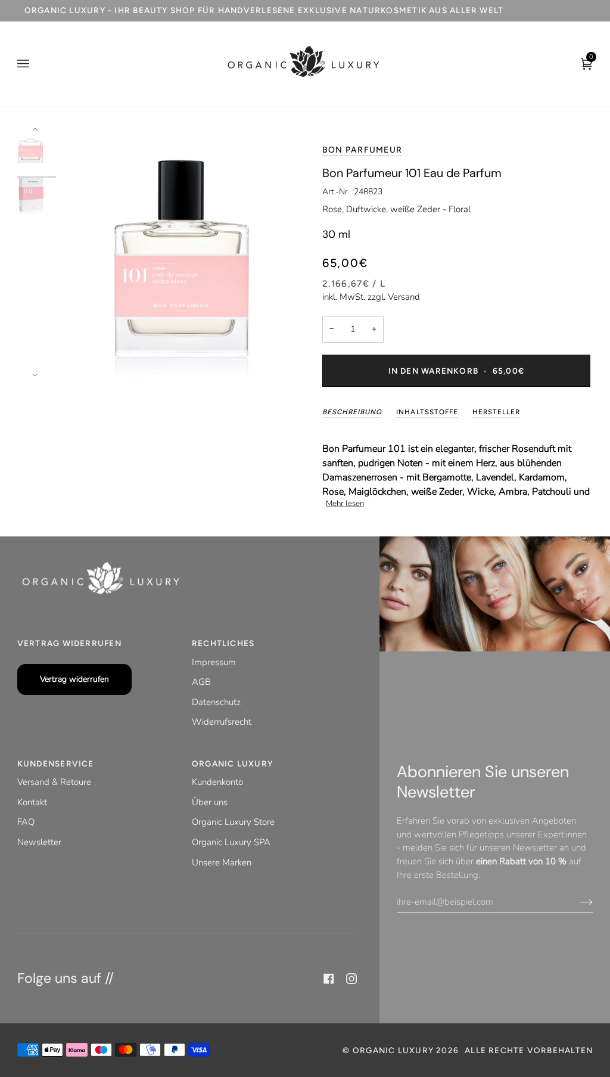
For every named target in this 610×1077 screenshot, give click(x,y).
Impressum (214, 662)
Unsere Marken (221, 862)
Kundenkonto (217, 782)
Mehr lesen (345, 503)
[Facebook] (328, 978)
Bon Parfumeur (362, 150)
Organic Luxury (394, 1050)
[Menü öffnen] (35, 64)
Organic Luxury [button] (232, 763)
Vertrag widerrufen (74, 679)
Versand (404, 297)
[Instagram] (351, 978)
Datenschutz (216, 702)
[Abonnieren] (577, 901)
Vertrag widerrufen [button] (69, 643)
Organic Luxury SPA (231, 842)
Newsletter (39, 842)
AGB (201, 682)
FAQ (26, 822)
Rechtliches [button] (223, 643)
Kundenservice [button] (55, 763)
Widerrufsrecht (221, 722)
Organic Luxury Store (233, 822)
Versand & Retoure (54, 782)
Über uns (210, 802)
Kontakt (32, 802)
